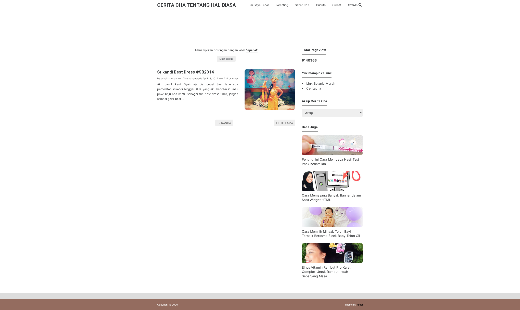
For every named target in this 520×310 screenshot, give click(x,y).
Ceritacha (313, 88)
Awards (353, 5)
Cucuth (321, 5)
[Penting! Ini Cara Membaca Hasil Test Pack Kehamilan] (332, 154)
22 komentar (231, 78)
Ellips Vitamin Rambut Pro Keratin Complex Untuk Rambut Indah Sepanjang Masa (327, 271)
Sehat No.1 (302, 5)
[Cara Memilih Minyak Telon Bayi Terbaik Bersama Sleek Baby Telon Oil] (332, 226)
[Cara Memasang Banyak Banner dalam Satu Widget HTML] (332, 190)
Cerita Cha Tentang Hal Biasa (196, 5)
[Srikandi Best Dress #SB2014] (270, 109)
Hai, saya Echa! (258, 5)
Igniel (360, 304)
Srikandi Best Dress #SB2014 (185, 72)
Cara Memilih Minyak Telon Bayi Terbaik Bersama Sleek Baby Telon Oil (331, 233)
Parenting (281, 5)
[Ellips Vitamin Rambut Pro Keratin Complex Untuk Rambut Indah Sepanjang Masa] (332, 262)
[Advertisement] (260, 28)
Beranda (224, 123)
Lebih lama (284, 123)
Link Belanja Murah (320, 83)
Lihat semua (226, 58)
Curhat (336, 5)
